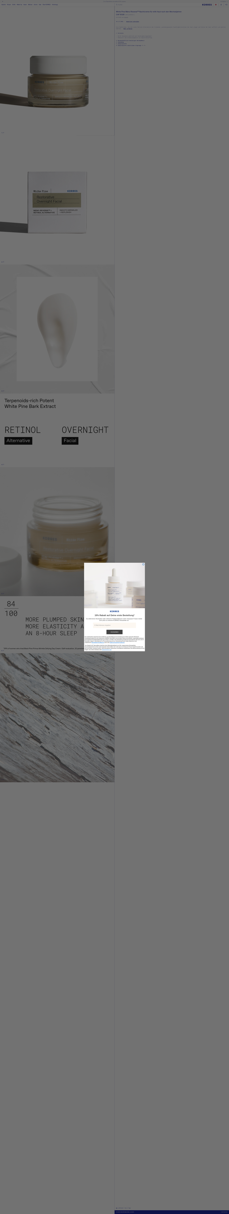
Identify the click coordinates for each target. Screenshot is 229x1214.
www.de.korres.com (106, 649)
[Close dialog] (143, 564)
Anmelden (115, 632)
